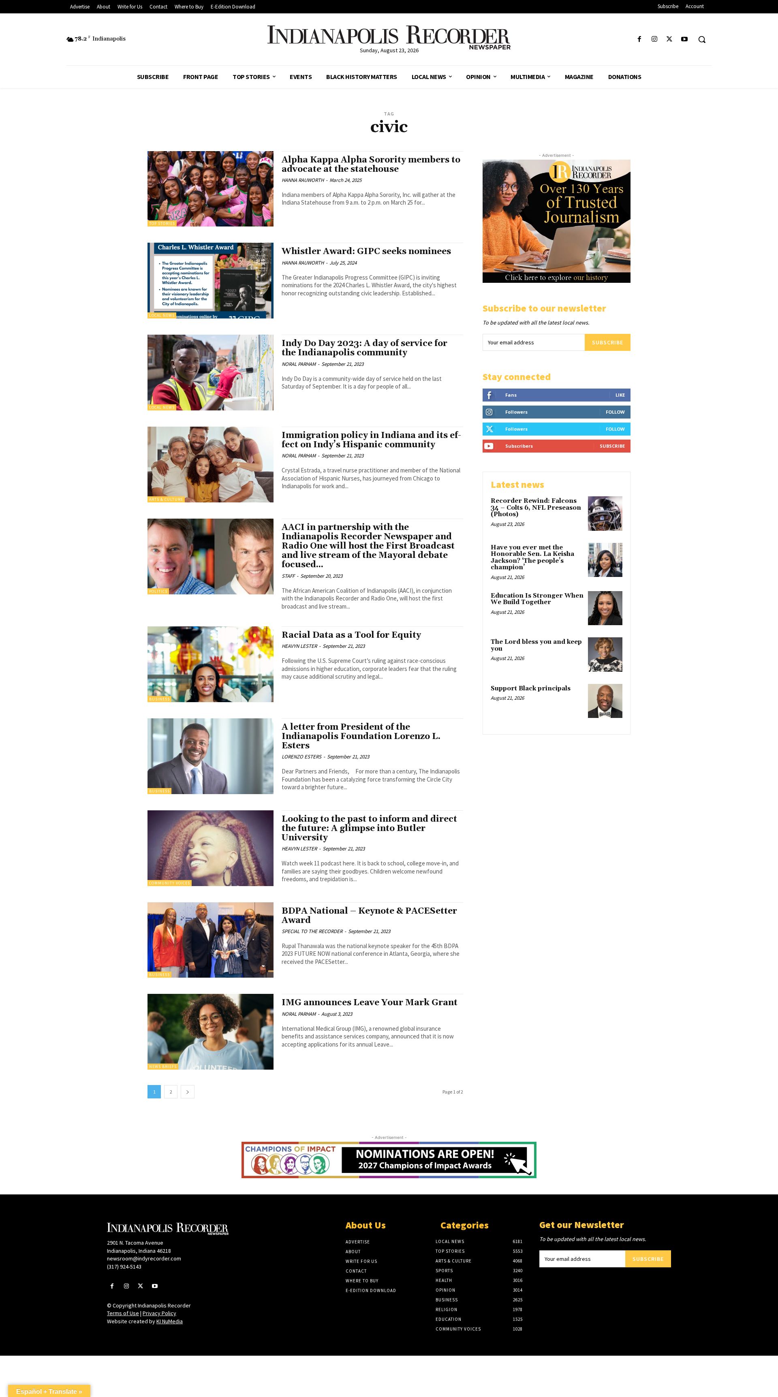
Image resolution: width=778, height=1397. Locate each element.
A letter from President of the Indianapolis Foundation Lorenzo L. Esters (361, 736)
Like (620, 395)
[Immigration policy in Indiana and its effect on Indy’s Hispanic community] (210, 464)
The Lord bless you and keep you (536, 645)
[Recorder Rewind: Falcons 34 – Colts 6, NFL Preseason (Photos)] (605, 513)
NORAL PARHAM (299, 364)
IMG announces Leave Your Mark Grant (369, 1003)
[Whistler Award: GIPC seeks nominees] (210, 280)
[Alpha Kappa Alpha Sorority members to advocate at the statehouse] (210, 189)
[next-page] (187, 1091)
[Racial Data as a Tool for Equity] (210, 664)
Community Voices (169, 883)
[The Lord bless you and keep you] (605, 654)
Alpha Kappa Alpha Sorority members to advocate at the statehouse (371, 165)
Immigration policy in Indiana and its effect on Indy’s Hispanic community (371, 440)
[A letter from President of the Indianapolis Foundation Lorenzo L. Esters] (210, 756)
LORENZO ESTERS (301, 756)
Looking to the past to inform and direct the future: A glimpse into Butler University (369, 828)
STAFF (288, 575)
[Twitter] (669, 39)
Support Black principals (531, 688)
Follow (615, 412)
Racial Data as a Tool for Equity (351, 635)
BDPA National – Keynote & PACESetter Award (369, 916)
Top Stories (162, 223)
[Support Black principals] (605, 701)
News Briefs (163, 1066)
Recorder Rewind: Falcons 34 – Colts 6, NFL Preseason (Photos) (536, 507)
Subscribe (607, 342)
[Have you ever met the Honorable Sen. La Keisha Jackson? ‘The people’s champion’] (605, 560)
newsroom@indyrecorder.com (144, 1258)
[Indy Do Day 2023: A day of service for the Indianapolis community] (210, 372)
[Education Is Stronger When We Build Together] (605, 608)
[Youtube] (684, 39)
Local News (162, 315)
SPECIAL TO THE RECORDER (312, 931)
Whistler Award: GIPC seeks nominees (366, 251)
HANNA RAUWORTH (303, 180)
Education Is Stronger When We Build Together (537, 599)
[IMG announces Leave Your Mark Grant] (210, 1032)
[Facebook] (639, 39)
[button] (702, 39)
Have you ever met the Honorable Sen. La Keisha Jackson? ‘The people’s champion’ (532, 558)
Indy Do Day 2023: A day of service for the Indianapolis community (364, 348)
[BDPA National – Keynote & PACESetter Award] (210, 940)
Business (159, 699)
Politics (158, 591)
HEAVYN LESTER (299, 646)
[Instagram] (654, 39)
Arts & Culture (166, 499)
